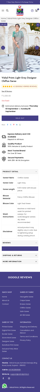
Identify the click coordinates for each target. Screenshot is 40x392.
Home (3, 18)
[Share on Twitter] (11, 125)
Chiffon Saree (25, 308)
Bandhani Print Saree (10, 345)
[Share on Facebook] (7, 125)
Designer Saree (8, 341)
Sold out (20, 118)
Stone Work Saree (9, 338)
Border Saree (7, 334)
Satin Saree (24, 311)
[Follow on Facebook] (3, 378)
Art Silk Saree (25, 315)
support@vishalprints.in (19, 374)
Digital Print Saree (9, 330)
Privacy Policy (25, 340)
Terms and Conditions (29, 336)
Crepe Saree (25, 300)
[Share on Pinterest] (14, 125)
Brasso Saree (25, 304)
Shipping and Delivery (28, 327)
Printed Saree (7, 327)
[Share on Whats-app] (20, 125)
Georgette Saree (26, 297)
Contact (5, 304)
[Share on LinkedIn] (17, 125)
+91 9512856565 (14, 370)
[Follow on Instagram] (9, 378)
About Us (5, 300)
